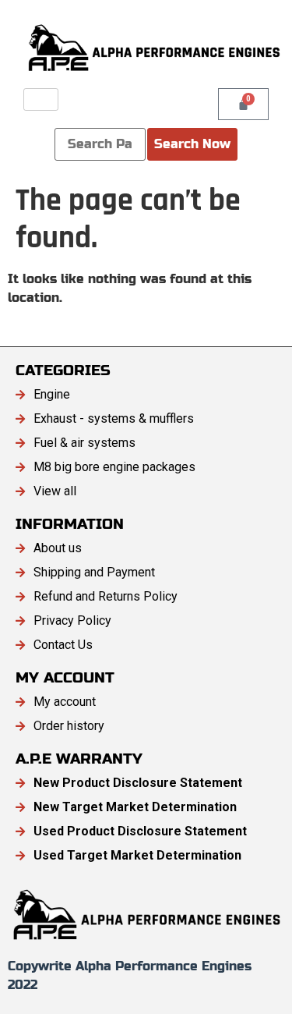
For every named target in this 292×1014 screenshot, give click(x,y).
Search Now (192, 143)
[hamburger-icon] (40, 99)
